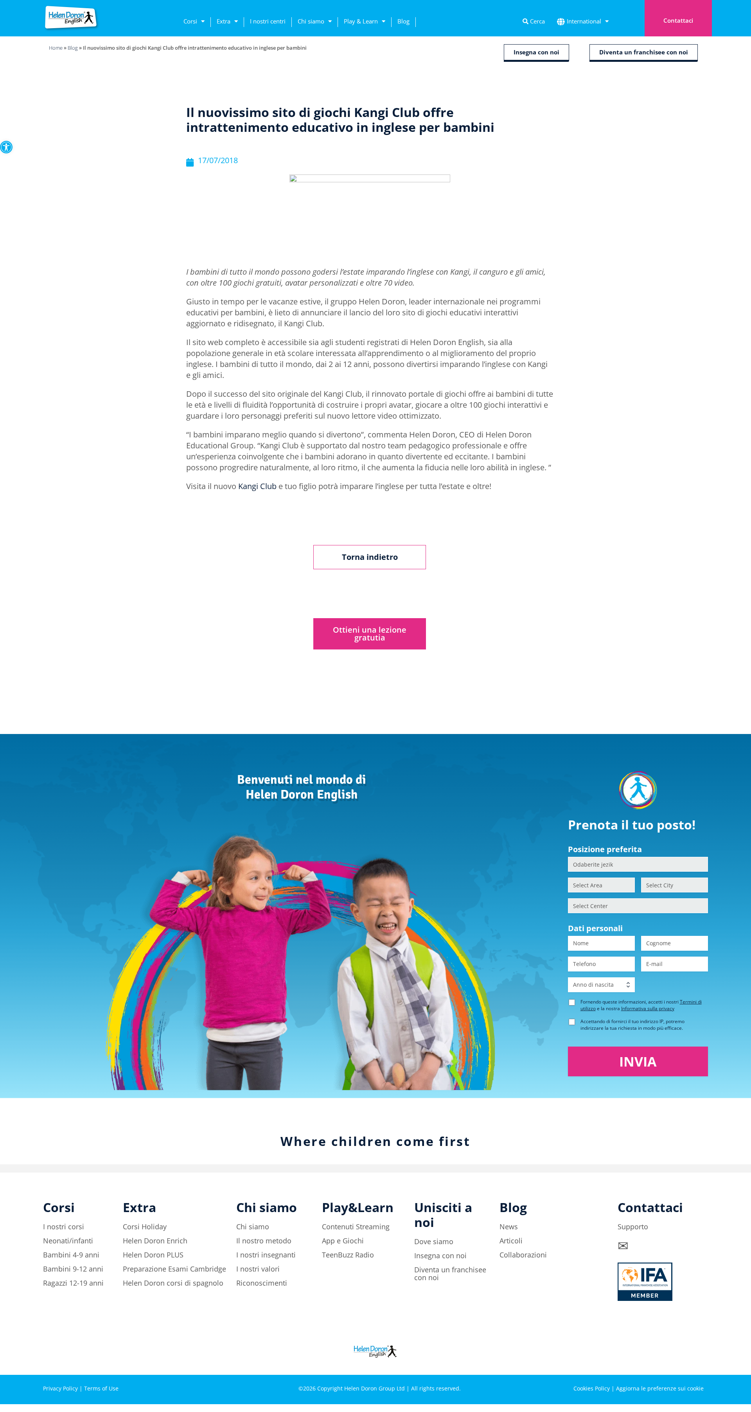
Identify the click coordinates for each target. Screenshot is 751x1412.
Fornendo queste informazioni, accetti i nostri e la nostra (641, 1005)
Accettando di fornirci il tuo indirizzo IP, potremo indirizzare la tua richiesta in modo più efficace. (632, 1024)
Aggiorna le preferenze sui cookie (660, 1388)
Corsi (190, 21)
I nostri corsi (63, 1226)
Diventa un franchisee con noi (450, 1273)
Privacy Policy (60, 1388)
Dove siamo (433, 1241)
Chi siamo (311, 21)
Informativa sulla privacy (647, 1008)
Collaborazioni (523, 1255)
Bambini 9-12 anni (73, 1269)
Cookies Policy (591, 1388)
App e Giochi (343, 1241)
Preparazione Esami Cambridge (174, 1269)
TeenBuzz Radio (348, 1255)
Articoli (511, 1241)
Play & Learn (361, 21)
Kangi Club (257, 486)
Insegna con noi (440, 1255)
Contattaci (678, 20)
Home (56, 47)
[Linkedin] (676, 1361)
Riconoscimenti (261, 1283)
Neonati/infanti (68, 1241)
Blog (403, 21)
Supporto (633, 1226)
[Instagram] (655, 1361)
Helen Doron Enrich (155, 1241)
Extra (223, 21)
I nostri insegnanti (266, 1255)
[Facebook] (633, 1361)
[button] (6, 147)
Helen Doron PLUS (153, 1255)
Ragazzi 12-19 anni (73, 1283)
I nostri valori (258, 1269)
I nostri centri (268, 21)
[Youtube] (698, 1361)
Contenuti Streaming (356, 1226)
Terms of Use (101, 1388)
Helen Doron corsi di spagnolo (173, 1283)
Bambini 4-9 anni (71, 1255)
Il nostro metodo (263, 1241)
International (584, 21)
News (508, 1226)
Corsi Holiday (145, 1226)
